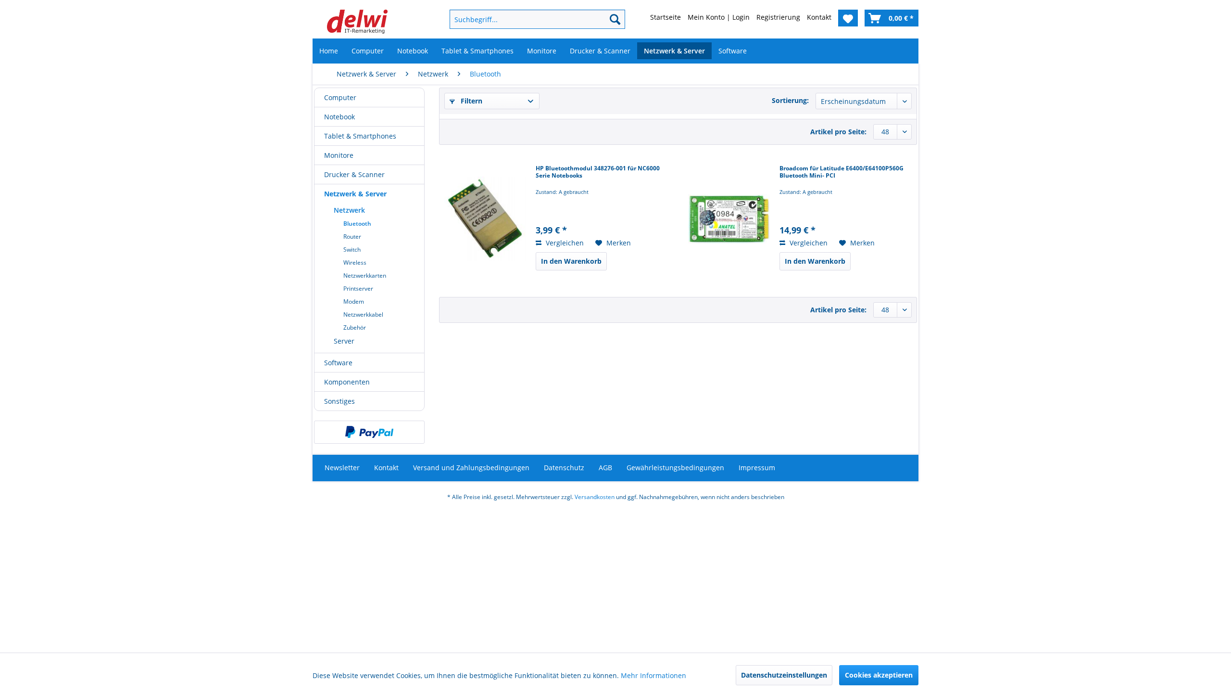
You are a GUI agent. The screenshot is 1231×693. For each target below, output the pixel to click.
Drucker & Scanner (354, 174)
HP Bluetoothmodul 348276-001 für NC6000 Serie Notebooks (598, 172)
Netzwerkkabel (363, 314)
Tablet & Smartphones (360, 136)
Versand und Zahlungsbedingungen (471, 467)
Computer (340, 97)
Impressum (757, 467)
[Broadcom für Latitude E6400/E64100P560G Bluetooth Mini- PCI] (729, 218)
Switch (352, 249)
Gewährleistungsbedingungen (675, 467)
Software (338, 362)
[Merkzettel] (848, 18)
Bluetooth (357, 223)
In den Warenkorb (571, 261)
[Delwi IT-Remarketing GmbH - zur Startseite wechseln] (357, 22)
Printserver (358, 288)
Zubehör (354, 327)
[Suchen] (615, 19)
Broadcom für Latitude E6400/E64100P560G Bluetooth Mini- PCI (841, 172)
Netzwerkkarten (364, 275)
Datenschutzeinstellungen (784, 675)
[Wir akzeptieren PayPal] (369, 432)
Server (344, 341)
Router (352, 236)
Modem (353, 301)
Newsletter (342, 467)
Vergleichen (564, 242)
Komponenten (347, 381)
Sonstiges (339, 401)
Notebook (339, 116)
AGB (605, 467)
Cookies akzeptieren (879, 675)
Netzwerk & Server (355, 193)
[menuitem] (522, 19)
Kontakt (386, 467)
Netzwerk (349, 210)
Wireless (354, 262)
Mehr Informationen (653, 675)
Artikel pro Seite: (838, 131)
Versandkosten (595, 497)
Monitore (338, 155)
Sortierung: (790, 100)
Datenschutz (564, 467)
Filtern (470, 100)
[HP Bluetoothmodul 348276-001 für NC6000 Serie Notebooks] (485, 218)
